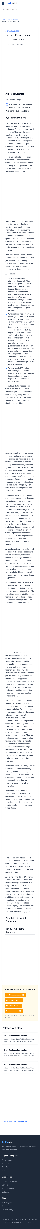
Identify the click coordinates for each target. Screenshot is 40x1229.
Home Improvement (9, 1181)
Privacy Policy (7, 1210)
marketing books (12, 1005)
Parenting (5, 1164)
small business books (13, 995)
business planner (12, 1011)
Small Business (13, 19)
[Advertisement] (20, 69)
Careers (5, 1185)
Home (4, 19)
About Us (5, 1206)
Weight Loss (7, 1160)
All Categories (7, 1203)
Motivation (6, 1192)
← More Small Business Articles (14, 1121)
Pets (3, 1171)
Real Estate (6, 1167)
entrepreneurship (12, 1000)
